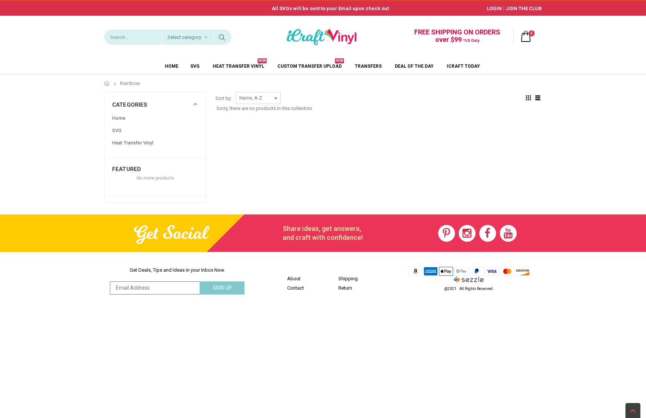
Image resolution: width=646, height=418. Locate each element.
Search (221, 37)
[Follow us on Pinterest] (446, 233)
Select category (184, 37)
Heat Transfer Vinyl (132, 143)
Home (107, 83)
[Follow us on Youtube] (508, 233)
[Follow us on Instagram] (467, 233)
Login (494, 8)
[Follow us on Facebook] (487, 233)
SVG (116, 130)
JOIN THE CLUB (524, 8)
